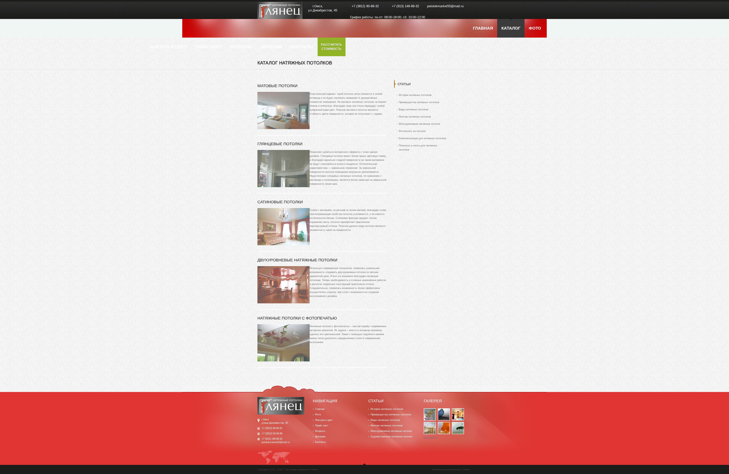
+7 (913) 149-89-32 (405, 6)
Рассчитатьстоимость (331, 46)
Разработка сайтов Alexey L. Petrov (451, 469)
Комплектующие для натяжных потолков (422, 138)
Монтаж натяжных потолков (415, 116)
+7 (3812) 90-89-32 (365, 6)
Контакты (301, 46)
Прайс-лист (208, 46)
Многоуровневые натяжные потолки (419, 123)
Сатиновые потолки (280, 202)
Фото (535, 28)
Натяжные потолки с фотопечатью (297, 318)
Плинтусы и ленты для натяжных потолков (418, 147)
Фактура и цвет (168, 46)
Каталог (510, 28)
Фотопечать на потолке (412, 131)
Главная (483, 28)
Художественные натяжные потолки (391, 436)
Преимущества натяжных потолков (419, 102)
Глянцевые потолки (279, 144)
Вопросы (241, 46)
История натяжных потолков (415, 95)
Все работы (430, 437)
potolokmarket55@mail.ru (445, 6)
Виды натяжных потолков (413, 109)
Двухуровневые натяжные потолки (297, 260)
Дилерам (271, 46)
